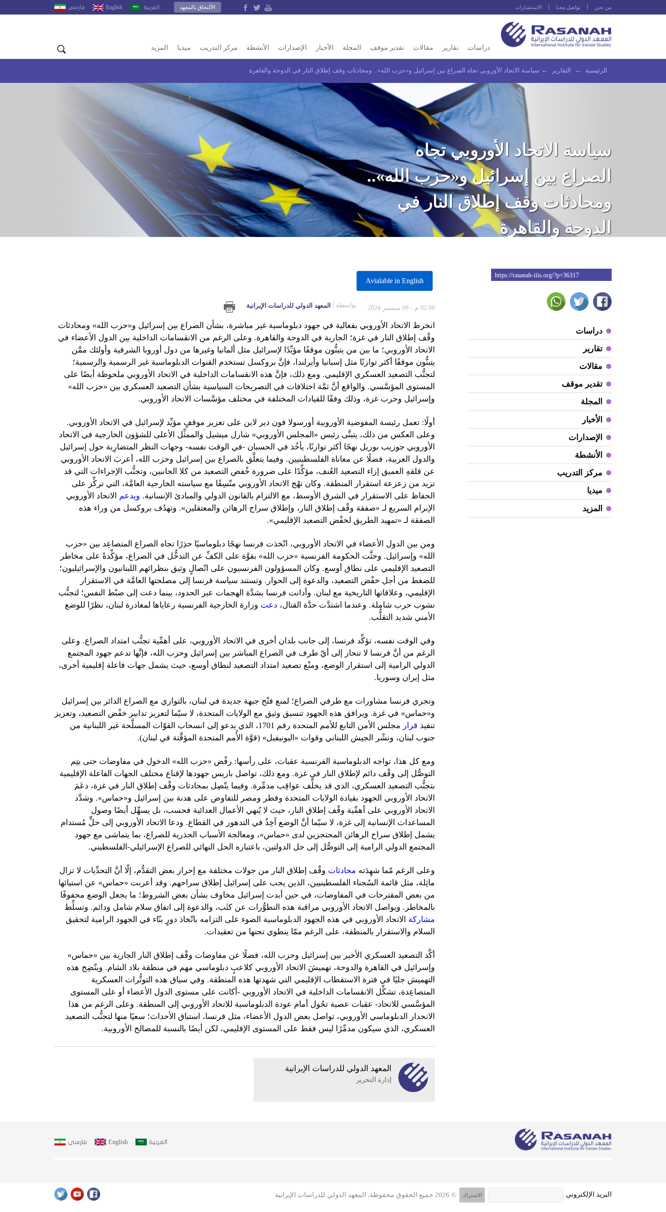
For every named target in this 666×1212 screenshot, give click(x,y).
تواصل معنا (568, 7)
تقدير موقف (387, 47)
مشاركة (421, 919)
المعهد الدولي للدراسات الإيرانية (301, 305)
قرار (410, 725)
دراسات (479, 47)
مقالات (423, 47)
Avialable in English (395, 281)
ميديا (184, 47)
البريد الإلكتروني (589, 1194)
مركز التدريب (218, 47)
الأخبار (324, 47)
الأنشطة (257, 47)
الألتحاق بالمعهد (197, 7)
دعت (269, 604)
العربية (151, 7)
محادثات (342, 870)
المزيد (159, 47)
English (114, 7)
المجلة (352, 47)
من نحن (603, 7)
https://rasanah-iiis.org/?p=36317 (537, 275)
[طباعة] (229, 307)
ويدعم (129, 495)
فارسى (76, 7)
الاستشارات (528, 7)
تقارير (450, 47)
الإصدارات (292, 47)
